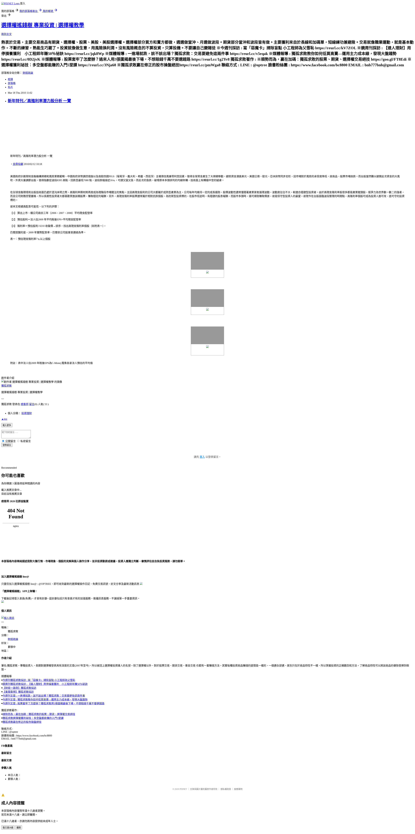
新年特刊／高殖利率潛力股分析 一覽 (39, 101)
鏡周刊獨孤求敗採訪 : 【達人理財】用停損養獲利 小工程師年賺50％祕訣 (45, 684)
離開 (19, 827)
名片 (10, 87)
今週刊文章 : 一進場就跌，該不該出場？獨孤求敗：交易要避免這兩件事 (44, 695)
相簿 (10, 79)
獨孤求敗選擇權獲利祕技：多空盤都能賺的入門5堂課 (33, 718)
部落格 (12, 83)
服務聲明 (238, 789)
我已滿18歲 (8, 827)
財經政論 (28, 72)
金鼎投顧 (18, 164)
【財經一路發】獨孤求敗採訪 (19, 688)
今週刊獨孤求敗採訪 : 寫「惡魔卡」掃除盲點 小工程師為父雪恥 (39, 680)
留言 (31, 404)
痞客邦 (25, 404)
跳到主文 (6, 34)
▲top (4, 419)
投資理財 (26, 413)
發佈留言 (7, 445)
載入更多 (7, 425)
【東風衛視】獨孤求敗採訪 (18, 691)
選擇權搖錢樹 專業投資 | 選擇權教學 (42, 25)
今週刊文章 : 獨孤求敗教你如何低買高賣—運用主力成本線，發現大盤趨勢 (45, 699)
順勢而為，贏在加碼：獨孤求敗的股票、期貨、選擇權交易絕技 (39, 714)
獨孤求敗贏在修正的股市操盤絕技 (22, 722)
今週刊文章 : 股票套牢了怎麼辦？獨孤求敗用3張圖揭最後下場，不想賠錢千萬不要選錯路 (53, 703)
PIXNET (183, 789)
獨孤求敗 (6, 385)
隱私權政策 (225, 789)
